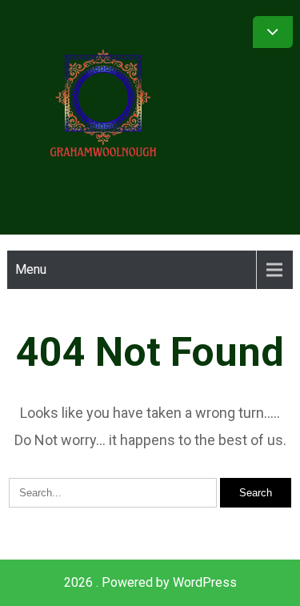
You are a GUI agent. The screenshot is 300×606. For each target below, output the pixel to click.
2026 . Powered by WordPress (150, 582)
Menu (30, 269)
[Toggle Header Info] (273, 32)
